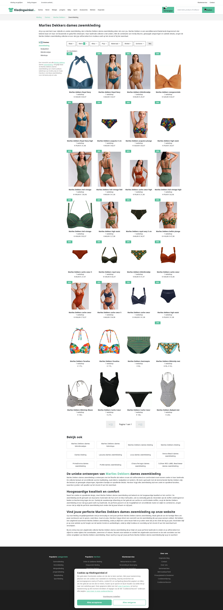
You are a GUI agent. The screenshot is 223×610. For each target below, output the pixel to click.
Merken (92, 10)
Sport (75, 10)
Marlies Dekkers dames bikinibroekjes (80, 444)
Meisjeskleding (58, 568)
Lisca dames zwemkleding (140, 455)
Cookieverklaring (164, 579)
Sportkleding (58, 579)
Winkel (127, 44)
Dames (40, 10)
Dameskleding (58, 562)
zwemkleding (48, 65)
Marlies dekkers (59, 62)
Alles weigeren (129, 602)
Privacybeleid (159, 575)
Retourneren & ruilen (128, 562)
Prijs (103, 44)
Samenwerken (164, 568)
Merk (82, 44)
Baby (69, 10)
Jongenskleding (58, 572)
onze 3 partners (124, 586)
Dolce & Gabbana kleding (92, 562)
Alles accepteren (94, 602)
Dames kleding (80, 455)
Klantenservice (202, 2)
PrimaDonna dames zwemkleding (80, 464)
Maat (71, 44)
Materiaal (115, 44)
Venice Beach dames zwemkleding (170, 454)
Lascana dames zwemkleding (110, 455)
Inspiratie (101, 10)
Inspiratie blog (164, 558)
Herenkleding (58, 565)
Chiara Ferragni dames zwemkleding (140, 464)
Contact (212, 2)
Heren (47, 10)
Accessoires (84, 10)
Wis (150, 44)
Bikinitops (44, 55)
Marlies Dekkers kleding (170, 445)
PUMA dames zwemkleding (110, 465)
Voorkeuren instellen (111, 596)
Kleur (94, 44)
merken (97, 557)
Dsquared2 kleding (93, 565)
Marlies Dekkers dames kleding (140, 445)
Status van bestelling (128, 568)
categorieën (63, 557)
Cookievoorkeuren (164, 582)
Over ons (164, 565)
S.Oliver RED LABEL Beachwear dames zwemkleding (170, 464)
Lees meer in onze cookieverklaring (100, 591)
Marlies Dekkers (118, 474)
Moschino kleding (92, 568)
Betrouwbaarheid (164, 572)
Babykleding (58, 575)
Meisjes (54, 10)
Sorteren (139, 44)
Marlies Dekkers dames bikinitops (110, 444)
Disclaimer (170, 575)
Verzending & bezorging (128, 565)
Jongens (62, 10)
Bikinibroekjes (46, 52)
